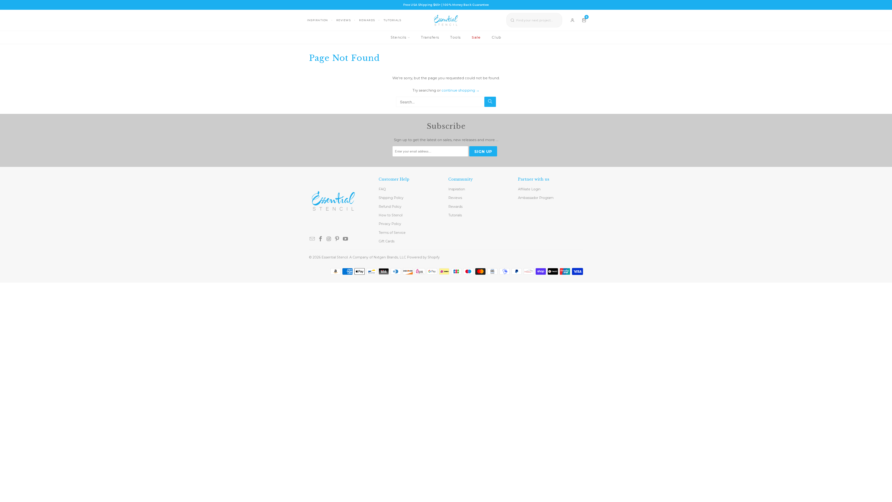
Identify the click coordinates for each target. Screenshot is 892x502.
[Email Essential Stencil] (312, 239)
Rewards (367, 20)
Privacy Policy (390, 224)
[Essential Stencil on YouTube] (345, 239)
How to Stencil (391, 215)
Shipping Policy (391, 198)
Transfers (430, 37)
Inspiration (317, 20)
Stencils (399, 37)
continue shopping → (460, 90)
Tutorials (392, 20)
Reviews (343, 20)
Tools (455, 37)
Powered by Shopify (423, 257)
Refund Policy (390, 207)
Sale (476, 37)
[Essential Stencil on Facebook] (320, 239)
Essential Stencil (334, 257)
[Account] (572, 20)
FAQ (382, 189)
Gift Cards (386, 241)
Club (496, 37)
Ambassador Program (536, 198)
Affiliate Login (529, 189)
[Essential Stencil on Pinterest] (337, 239)
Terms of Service (392, 233)
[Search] (490, 102)
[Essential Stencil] (446, 20)
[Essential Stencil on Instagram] (328, 239)
